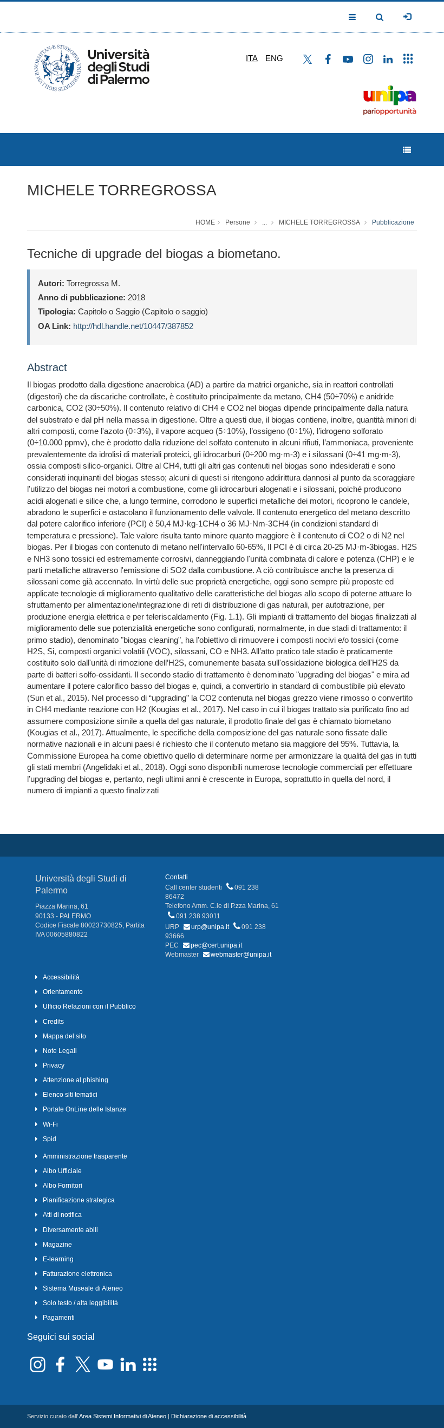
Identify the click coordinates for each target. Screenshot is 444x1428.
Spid (49, 1139)
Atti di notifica (62, 1215)
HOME (205, 222)
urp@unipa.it (210, 927)
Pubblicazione (393, 222)
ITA (252, 58)
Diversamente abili (70, 1230)
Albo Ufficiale (62, 1171)
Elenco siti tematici (70, 1094)
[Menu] (407, 150)
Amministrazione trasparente (85, 1156)
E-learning (58, 1259)
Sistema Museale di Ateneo (83, 1288)
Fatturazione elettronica (77, 1274)
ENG (274, 58)
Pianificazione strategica (79, 1200)
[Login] (407, 17)
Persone (237, 222)
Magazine (57, 1244)
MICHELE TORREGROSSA (122, 190)
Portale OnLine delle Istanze (84, 1109)
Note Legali (60, 1051)
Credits (53, 1021)
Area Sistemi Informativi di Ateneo (122, 1416)
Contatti (176, 877)
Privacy (53, 1065)
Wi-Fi (50, 1124)
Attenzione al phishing (75, 1080)
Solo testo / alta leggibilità (80, 1303)
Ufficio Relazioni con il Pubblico (89, 1006)
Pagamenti (59, 1317)
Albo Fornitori (62, 1185)
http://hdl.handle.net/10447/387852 (133, 326)
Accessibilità (61, 977)
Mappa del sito (64, 1036)
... (264, 222)
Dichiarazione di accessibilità (208, 1416)
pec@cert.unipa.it (216, 945)
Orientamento (63, 992)
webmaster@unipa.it (241, 954)
